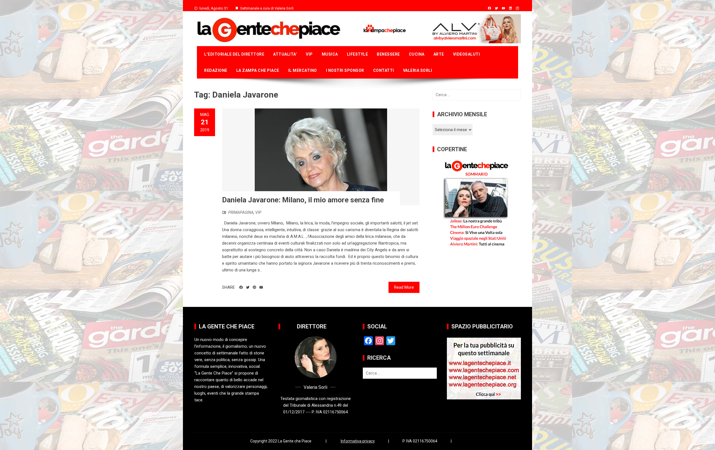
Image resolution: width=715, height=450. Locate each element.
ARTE (438, 54)
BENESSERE (388, 54)
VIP (309, 54)
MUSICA (330, 54)
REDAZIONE (215, 70)
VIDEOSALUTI (466, 54)
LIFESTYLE (357, 54)
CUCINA (417, 54)
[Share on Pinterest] (254, 287)
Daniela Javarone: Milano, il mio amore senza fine (303, 200)
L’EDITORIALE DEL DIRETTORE (234, 54)
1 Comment (204, 145)
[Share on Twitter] (247, 287)
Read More (404, 287)
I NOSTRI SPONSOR (345, 70)
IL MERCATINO (302, 70)
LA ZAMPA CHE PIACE (257, 70)
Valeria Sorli (417, 70)
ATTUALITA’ (285, 54)
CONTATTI (383, 70)
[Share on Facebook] (241, 287)
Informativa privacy (358, 441)
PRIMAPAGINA (241, 212)
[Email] (261, 287)
